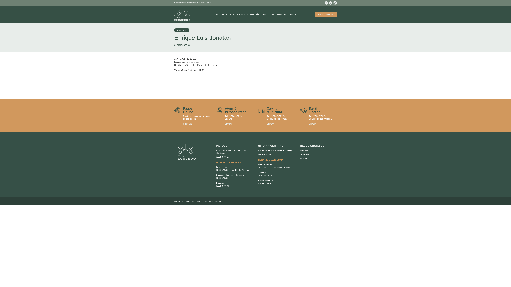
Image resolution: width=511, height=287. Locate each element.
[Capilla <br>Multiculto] (261, 110)
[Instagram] (330, 3)
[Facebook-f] (326, 3)
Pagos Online (188, 110)
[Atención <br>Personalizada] (219, 110)
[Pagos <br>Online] (177, 110)
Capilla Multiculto (274, 110)
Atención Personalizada (235, 110)
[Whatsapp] (335, 3)
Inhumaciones (182, 30)
